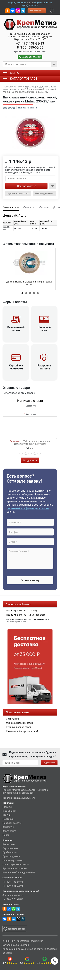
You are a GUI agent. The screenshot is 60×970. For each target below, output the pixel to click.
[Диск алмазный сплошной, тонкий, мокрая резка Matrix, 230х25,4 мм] (30, 132)
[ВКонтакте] (4, 919)
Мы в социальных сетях (15, 864)
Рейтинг (30, 448)
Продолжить (30, 460)
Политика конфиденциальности (18, 798)
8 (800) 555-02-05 (30, 5)
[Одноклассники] (9, 919)
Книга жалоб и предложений (18, 872)
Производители (11, 856)
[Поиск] (54, 64)
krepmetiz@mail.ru (43, 2)
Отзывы (44, 207)
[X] (18, 919)
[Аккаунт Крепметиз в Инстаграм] (18, 10)
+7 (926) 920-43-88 (12, 899)
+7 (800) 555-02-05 (12, 885)
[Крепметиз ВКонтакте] (12, 10)
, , (30, 37)
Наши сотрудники (12, 860)
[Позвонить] (55, 961)
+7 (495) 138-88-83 (17, 2)
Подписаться (49, 763)
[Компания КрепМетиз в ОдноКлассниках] (7, 10)
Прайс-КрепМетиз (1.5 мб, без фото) (26, 614)
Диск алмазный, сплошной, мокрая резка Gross (29, 283)
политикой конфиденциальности (28, 508)
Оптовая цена (11, 207)
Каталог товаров (23, 78)
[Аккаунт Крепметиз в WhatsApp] (14, 908)
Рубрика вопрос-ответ (15, 868)
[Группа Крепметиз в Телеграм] (23, 10)
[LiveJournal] (23, 919)
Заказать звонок (31, 57)
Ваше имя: (31, 406)
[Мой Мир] (14, 919)
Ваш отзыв (31, 414)
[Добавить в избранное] (52, 10)
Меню (14, 72)
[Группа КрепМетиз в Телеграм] (18, 908)
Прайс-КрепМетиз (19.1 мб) (21, 610)
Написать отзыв (27, 107)
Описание (29, 207)
